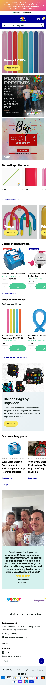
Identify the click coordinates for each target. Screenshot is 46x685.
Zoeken (41, 25)
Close (43, 5)
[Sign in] (38, 19)
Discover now (12, 68)
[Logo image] (14, 600)
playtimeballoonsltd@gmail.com (18, 637)
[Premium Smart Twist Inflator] (14, 259)
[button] (8, 284)
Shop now (11, 232)
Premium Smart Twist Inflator (13, 273)
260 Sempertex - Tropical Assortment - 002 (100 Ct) (12, 336)
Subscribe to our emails (11, 656)
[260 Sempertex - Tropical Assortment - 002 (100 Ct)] (14, 321)
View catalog (3, 19)
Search (5, 643)
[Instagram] (3, 652)
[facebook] (8, 652)
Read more (14, 377)
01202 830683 (11, 634)
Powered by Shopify (35, 670)
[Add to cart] (17, 286)
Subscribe (41, 661)
